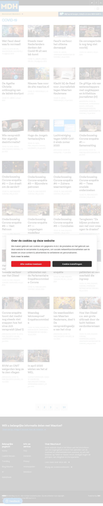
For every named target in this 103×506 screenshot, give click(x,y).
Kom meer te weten (20, 256)
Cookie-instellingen (72, 264)
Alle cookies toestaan (31, 264)
